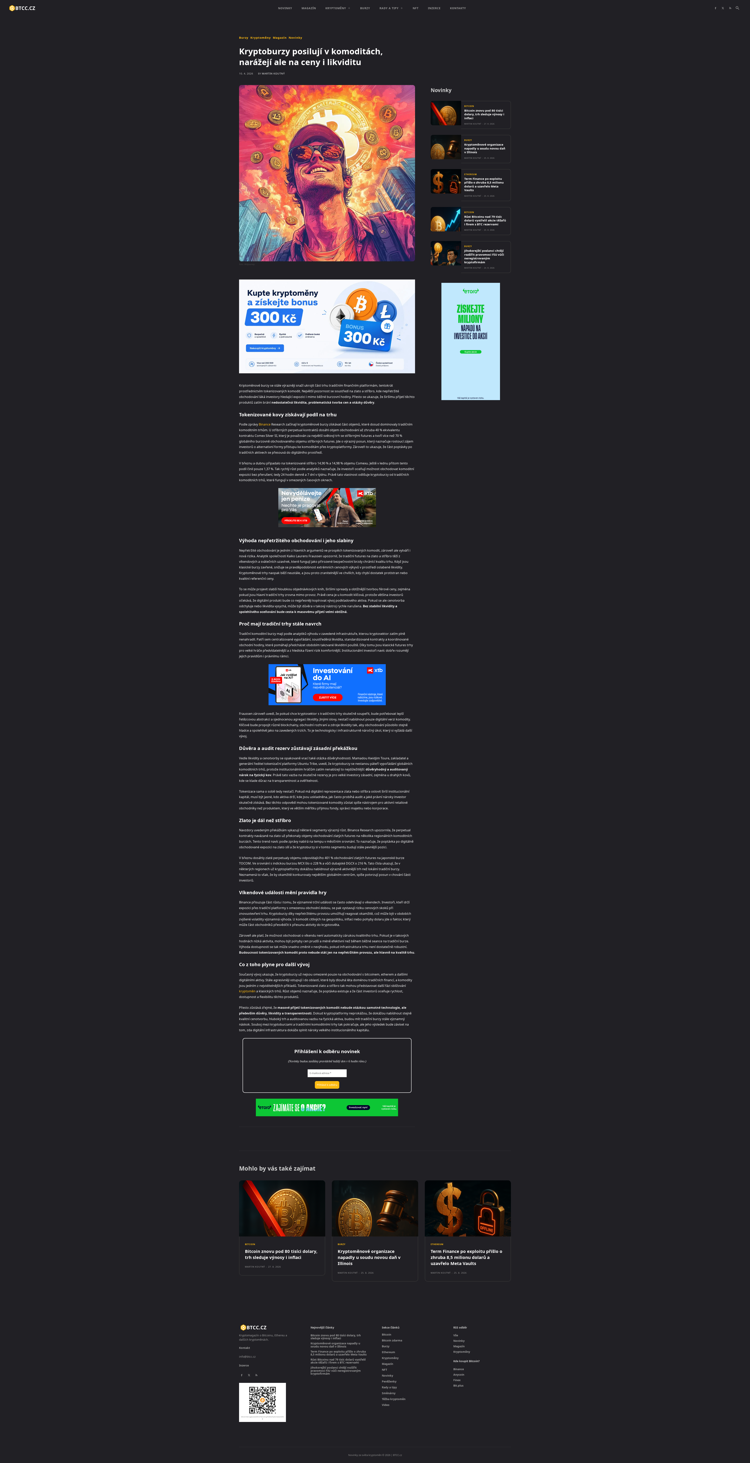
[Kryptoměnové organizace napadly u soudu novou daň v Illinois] (446, 147)
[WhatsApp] (293, 1138)
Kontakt (244, 1348)
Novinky (295, 37)
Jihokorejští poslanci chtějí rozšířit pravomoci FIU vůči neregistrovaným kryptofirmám (484, 256)
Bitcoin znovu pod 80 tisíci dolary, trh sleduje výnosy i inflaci (484, 114)
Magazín (280, 37)
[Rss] (730, 8)
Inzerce (244, 1365)
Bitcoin (469, 106)
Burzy (243, 37)
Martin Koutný (273, 73)
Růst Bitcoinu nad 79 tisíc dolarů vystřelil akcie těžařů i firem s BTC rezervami (485, 220)
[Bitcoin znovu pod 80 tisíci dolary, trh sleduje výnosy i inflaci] (446, 113)
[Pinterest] (284, 1138)
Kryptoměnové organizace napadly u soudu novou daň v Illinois (484, 148)
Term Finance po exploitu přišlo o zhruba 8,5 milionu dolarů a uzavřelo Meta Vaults (484, 184)
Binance (265, 424)
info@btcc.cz (247, 1356)
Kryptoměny (260, 37)
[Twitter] (722, 8)
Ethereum (470, 174)
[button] (737, 8)
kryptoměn (247, 991)
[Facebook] (715, 8)
